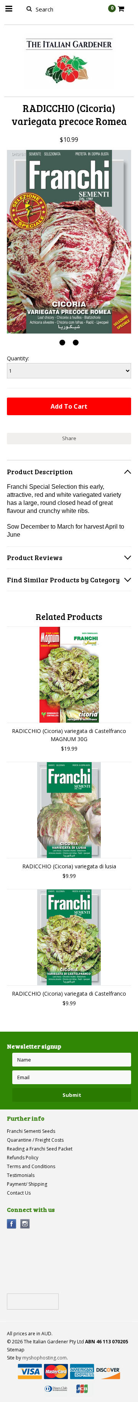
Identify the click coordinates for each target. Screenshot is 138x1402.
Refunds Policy (22, 1157)
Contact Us (19, 1193)
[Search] (29, 8)
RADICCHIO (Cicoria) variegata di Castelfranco (69, 993)
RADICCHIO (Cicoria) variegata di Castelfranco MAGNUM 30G (69, 735)
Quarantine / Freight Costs (35, 1140)
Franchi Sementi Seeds (31, 1131)
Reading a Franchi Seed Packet (39, 1149)
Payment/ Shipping (27, 1184)
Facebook (11, 1224)
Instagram (25, 1224)
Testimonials (20, 1175)
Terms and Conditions (31, 1166)
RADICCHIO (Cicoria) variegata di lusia (69, 866)
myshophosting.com (44, 1357)
